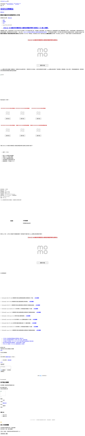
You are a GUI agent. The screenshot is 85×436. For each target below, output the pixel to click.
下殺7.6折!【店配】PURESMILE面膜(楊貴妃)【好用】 (14, 343)
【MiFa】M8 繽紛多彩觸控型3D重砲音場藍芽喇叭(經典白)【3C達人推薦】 (26, 28)
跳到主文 (2, 12)
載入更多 (2, 364)
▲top (1, 362)
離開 (6, 433)
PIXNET (34, 419)
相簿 (4, 20)
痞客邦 (7, 356)
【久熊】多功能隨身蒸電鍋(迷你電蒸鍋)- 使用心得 (13, 338)
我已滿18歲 (3, 433)
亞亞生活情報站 (6, 9)
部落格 (4, 21)
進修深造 (9, 360)
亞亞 (1, 350)
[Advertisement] (32, 85)
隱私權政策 (49, 419)
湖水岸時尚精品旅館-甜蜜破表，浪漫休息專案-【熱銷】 (14, 342)
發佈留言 (2, 371)
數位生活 (10, 17)
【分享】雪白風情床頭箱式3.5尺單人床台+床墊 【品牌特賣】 (15, 339)
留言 (9, 356)
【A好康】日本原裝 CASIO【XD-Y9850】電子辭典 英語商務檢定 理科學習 (18, 341)
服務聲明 (53, 419)
